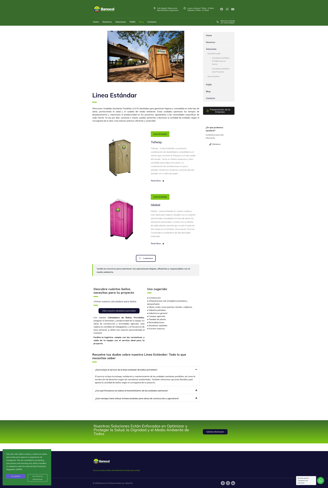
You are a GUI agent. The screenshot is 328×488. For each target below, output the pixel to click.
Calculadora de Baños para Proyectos (220, 70)
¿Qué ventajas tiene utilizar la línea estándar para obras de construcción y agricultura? (137, 398)
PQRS (132, 22)
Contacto (151, 22)
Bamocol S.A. (105, 483)
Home (96, 22)
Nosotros (107, 22)
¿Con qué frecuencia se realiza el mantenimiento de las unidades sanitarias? (131, 390)
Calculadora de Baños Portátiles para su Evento (220, 61)
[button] (145, 369)
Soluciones (120, 22)
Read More (156, 180)
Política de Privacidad (38, 477)
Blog (141, 22)
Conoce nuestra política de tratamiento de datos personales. (116, 470)
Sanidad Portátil (214, 54)
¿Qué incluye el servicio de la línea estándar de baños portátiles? (126, 369)
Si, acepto (15, 476)
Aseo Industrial (213, 76)
